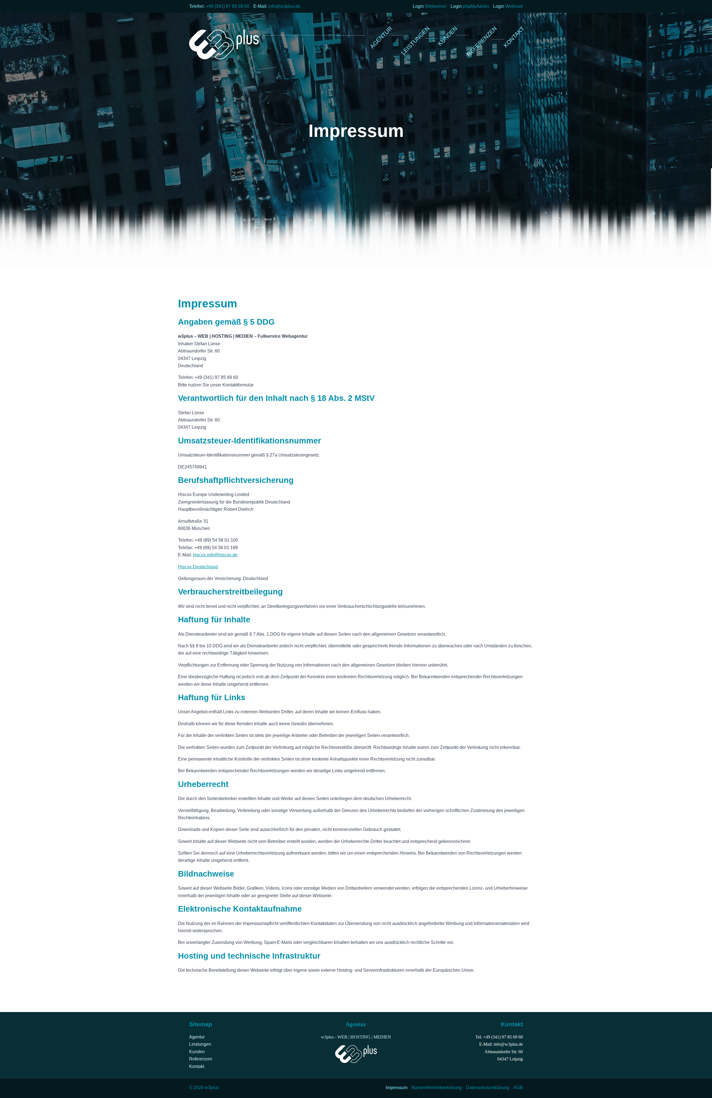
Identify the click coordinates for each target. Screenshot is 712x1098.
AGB (518, 1087)
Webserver (435, 6)
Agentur (197, 1037)
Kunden (197, 1051)
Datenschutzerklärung (487, 1087)
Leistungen (200, 1044)
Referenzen (200, 1059)
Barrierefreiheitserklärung (437, 1087)
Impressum (396, 1087)
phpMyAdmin (476, 6)
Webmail (514, 6)
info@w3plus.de (284, 6)
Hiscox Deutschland (198, 566)
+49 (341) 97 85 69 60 (227, 6)
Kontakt (196, 1066)
